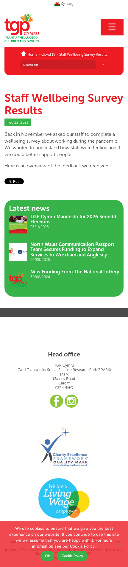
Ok (47, 556)
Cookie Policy (72, 556)
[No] (121, 544)
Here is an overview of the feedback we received (56, 166)
